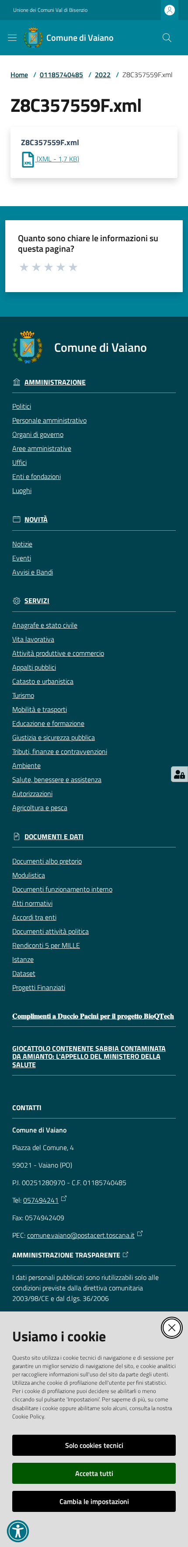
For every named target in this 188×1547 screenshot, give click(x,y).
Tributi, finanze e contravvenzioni (59, 751)
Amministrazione (55, 382)
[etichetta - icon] (24, 266)
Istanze (23, 959)
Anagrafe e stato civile (44, 625)
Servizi (36, 601)
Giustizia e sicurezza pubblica (53, 737)
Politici (21, 406)
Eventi (21, 558)
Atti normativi (32, 903)
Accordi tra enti (34, 917)
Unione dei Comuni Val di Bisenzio (50, 10)
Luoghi (21, 490)
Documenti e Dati (54, 836)
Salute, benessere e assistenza (56, 779)
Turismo (23, 695)
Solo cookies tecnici (94, 1445)
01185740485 (61, 74)
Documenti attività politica (50, 931)
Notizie (22, 544)
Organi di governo (37, 434)
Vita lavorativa (33, 639)
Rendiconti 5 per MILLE (46, 945)
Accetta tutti (94, 1473)
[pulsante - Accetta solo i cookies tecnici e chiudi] (172, 1327)
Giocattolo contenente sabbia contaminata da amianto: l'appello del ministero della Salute (89, 1056)
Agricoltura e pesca (39, 807)
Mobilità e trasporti (39, 709)
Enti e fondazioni (36, 476)
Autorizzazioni (32, 793)
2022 (103, 74)
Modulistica (28, 875)
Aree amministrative (41, 448)
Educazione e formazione (48, 723)
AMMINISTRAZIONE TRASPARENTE (66, 1255)
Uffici (19, 462)
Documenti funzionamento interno (62, 889)
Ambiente (26, 765)
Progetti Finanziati (38, 987)
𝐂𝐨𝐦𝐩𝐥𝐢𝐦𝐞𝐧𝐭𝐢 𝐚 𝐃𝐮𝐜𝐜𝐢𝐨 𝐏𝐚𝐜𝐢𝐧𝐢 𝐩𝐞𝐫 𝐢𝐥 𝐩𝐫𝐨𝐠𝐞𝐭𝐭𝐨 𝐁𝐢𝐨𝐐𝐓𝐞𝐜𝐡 (93, 1016)
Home (19, 74)
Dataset (23, 973)
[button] (167, 38)
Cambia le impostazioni (94, 1501)
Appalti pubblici (34, 667)
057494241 (41, 1200)
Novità (36, 519)
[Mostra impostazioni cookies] (179, 774)
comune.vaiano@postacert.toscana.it (81, 1235)
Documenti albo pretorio (47, 861)
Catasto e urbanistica (42, 681)
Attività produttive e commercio (58, 653)
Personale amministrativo (49, 420)
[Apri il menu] (12, 37)
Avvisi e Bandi (32, 572)
